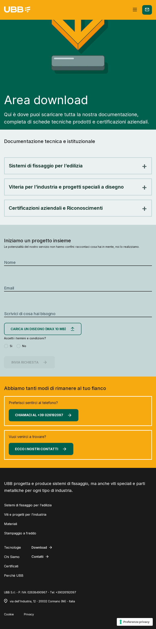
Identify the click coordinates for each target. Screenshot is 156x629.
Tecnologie (12, 547)
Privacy (29, 614)
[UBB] (17, 10)
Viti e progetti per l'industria (25, 514)
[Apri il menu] (134, 10)
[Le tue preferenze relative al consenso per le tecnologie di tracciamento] (135, 622)
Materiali (10, 524)
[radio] (8, 346)
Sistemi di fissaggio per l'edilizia (28, 505)
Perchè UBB (13, 575)
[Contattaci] (147, 10)
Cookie (9, 614)
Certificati (11, 566)
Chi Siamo (12, 557)
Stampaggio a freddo (20, 533)
